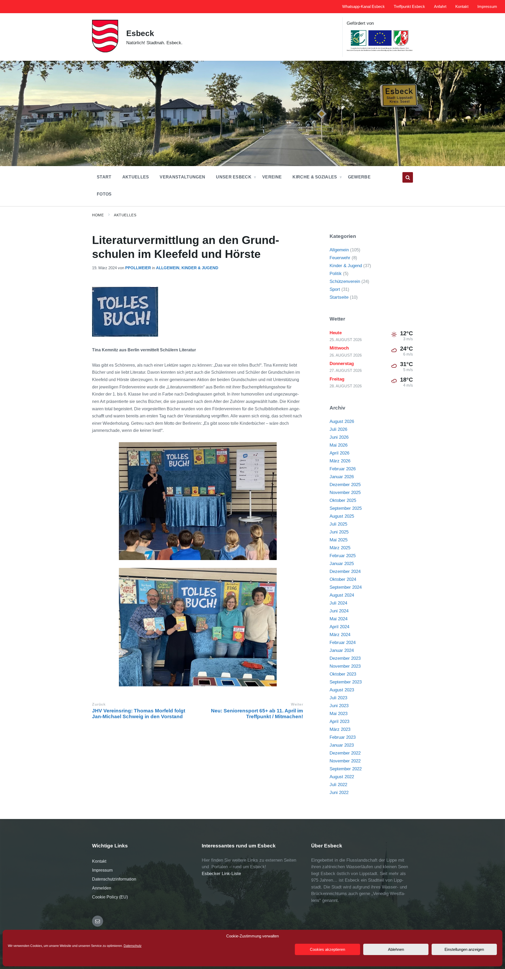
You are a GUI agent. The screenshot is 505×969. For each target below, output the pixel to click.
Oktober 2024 (343, 579)
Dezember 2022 (345, 753)
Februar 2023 (343, 737)
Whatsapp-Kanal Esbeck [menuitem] (363, 6)
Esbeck (140, 33)
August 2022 (342, 776)
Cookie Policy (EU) (110, 897)
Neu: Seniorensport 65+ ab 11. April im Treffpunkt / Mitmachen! (257, 713)
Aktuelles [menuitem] (135, 177)
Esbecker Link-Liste (221, 873)
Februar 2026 (343, 468)
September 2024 (346, 587)
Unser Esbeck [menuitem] (233, 177)
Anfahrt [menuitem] (440, 6)
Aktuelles (125, 215)
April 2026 (339, 453)
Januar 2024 (342, 650)
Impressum (102, 870)
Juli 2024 (338, 603)
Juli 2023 (338, 697)
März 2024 (340, 634)
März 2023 (340, 729)
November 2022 (345, 760)
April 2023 (339, 721)
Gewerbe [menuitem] (359, 177)
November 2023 (345, 666)
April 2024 (339, 626)
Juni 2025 (339, 532)
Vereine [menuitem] (272, 177)
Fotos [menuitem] (104, 194)
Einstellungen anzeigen (464, 949)
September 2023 (346, 682)
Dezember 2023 (345, 658)
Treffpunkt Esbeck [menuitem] (409, 6)
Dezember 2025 (345, 484)
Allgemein (167, 268)
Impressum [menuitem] (487, 6)
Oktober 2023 (343, 674)
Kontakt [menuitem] (461, 6)
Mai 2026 (338, 445)
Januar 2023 (342, 745)
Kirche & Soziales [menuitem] (314, 177)
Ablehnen (396, 949)
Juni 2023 (339, 705)
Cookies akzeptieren (327, 949)
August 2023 (342, 689)
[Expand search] (407, 177)
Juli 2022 (338, 784)
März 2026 (340, 460)
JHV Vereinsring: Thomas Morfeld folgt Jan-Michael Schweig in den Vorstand (138, 713)
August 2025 (342, 516)
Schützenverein (345, 281)
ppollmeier (138, 268)
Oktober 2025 (343, 500)
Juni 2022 (339, 792)
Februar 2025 (343, 555)
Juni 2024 (339, 610)
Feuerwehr (340, 257)
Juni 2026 (339, 437)
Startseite (339, 297)
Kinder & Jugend (199, 268)
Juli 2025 (338, 524)
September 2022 (346, 768)
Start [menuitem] (104, 177)
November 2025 (345, 492)
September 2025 (346, 508)
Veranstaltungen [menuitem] (182, 177)
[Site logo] (105, 51)
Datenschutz (133, 946)
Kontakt (99, 861)
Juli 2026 (338, 429)
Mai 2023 (338, 713)
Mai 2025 (338, 539)
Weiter (297, 704)
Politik (336, 273)
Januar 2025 (342, 563)
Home (98, 215)
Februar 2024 (343, 642)
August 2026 (342, 421)
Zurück (98, 704)
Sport (335, 289)
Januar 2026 (342, 476)
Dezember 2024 (345, 571)
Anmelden (101, 888)
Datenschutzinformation (114, 879)
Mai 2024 (338, 618)
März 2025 (340, 547)
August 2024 (342, 595)
